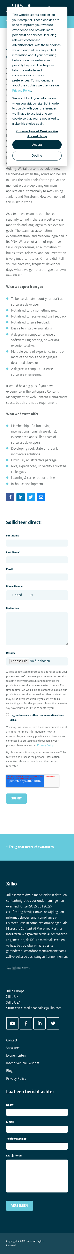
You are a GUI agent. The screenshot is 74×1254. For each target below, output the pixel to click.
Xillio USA (13, 1002)
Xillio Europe (15, 991)
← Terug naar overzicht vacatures (30, 847)
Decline (37, 155)
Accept (37, 144)
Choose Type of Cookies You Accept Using (37, 133)
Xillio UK (12, 997)
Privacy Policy (21, 90)
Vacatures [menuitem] (13, 1048)
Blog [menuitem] (9, 1071)
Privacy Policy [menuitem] (16, 1079)
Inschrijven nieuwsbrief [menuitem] (22, 1063)
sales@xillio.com (49, 1008)
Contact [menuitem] (11, 1040)
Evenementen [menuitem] (16, 1055)
